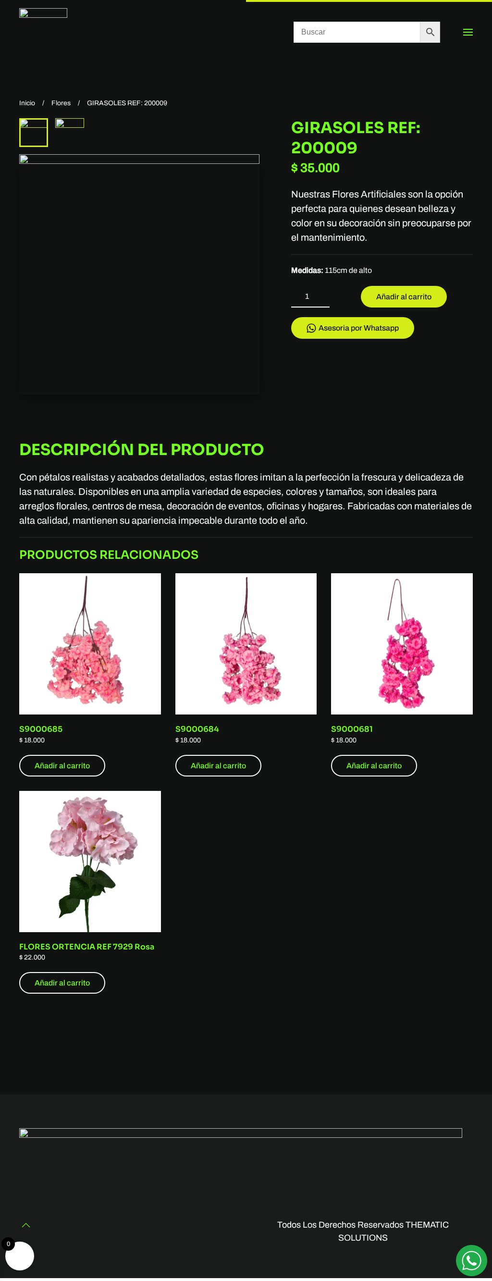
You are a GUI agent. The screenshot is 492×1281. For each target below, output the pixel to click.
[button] (468, 32)
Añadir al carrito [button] (62, 766)
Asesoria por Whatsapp (359, 328)
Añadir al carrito (403, 297)
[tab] (33, 132)
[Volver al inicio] (43, 32)
